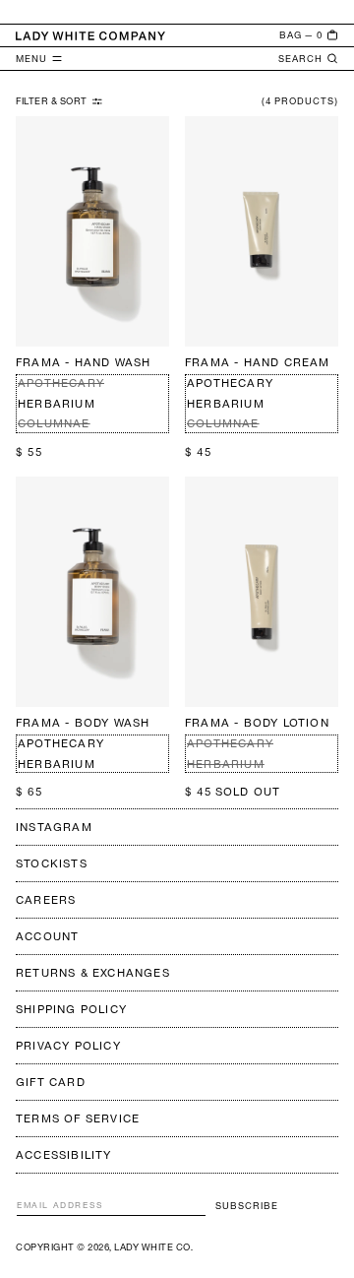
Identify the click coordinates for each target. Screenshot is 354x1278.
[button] (308, 35)
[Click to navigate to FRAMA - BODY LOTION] (261, 592)
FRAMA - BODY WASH (82, 723)
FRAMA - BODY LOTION (257, 723)
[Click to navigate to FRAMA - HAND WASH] (92, 231)
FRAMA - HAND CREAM (257, 362)
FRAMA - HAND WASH (83, 362)
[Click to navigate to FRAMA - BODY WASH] (92, 592)
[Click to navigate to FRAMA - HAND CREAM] (261, 231)
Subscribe (246, 1205)
